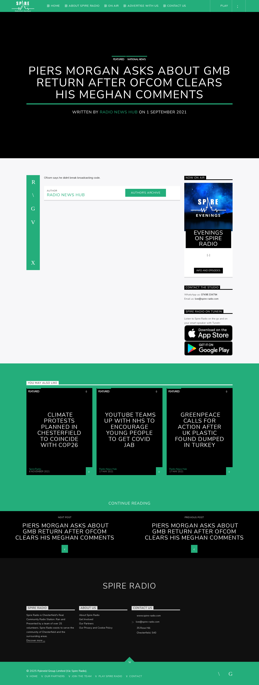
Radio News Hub (119, 112)
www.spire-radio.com (149, 615)
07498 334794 (209, 294)
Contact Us (176, 6)
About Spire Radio (84, 6)
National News (137, 59)
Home (55, 6)
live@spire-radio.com (206, 298)
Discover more (34, 640)
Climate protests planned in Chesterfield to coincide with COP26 (59, 430)
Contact (135, 676)
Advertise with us (143, 6)
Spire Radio (35, 469)
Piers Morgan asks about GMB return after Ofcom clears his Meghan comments (64, 532)
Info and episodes (208, 270)
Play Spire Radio (110, 676)
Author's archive (146, 193)
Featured (118, 59)
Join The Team (81, 676)
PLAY (224, 6)
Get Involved (86, 619)
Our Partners (86, 623)
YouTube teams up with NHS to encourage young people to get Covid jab (130, 430)
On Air (113, 6)
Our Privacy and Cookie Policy (95, 627)
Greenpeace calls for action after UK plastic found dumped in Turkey (199, 430)
